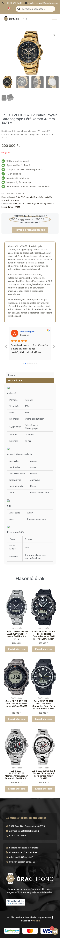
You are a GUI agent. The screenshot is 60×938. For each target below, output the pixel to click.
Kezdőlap (5, 131)
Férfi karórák (26, 197)
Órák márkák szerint (21, 131)
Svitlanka (24, 331)
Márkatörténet (15, 380)
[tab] (30, 375)
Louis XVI (36, 131)
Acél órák (15, 197)
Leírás (11, 375)
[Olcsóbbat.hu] (15, 902)
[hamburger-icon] (54, 19)
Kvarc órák (38, 197)
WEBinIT (36, 920)
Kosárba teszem (16, 649)
